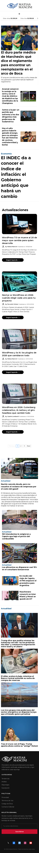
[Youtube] (31, 843)
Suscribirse (19, 831)
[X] (8, 843)
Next (28, 446)
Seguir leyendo (12, 260)
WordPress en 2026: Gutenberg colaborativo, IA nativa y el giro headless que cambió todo (18, 410)
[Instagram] (25, 843)
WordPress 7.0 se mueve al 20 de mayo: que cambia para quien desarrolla (19, 240)
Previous (12, 446)
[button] (19, 14)
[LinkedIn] (19, 843)
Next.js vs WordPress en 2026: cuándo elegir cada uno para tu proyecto (19, 298)
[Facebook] (14, 843)
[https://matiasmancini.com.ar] (19, 6)
